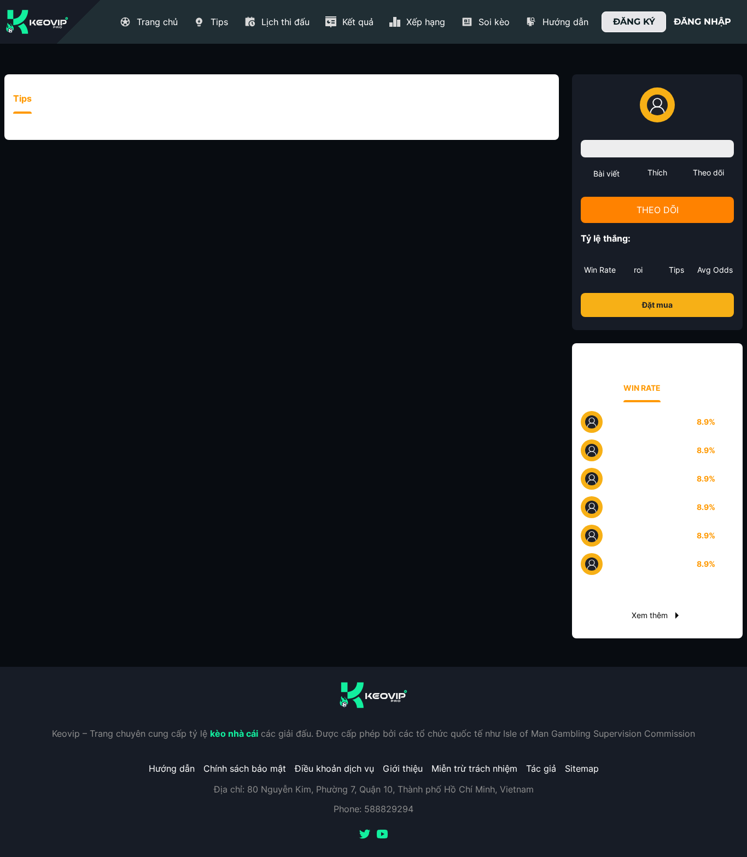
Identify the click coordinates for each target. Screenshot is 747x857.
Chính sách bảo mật (244, 768)
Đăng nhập (702, 21)
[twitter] (364, 835)
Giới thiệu (403, 768)
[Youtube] (382, 835)
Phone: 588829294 (373, 808)
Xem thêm (650, 615)
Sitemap (582, 768)
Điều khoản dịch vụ (334, 768)
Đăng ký (634, 21)
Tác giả (541, 768)
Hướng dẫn (172, 768)
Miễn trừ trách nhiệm (474, 768)
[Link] (37, 22)
